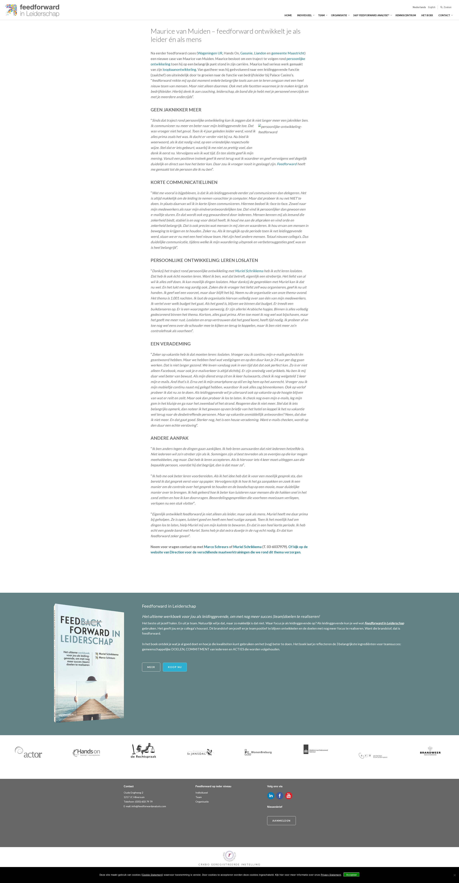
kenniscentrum (406, 15)
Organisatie (339, 15)
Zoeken (447, 7)
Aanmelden (281, 820)
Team (321, 15)
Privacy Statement (331, 874)
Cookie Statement (152, 874)
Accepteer (351, 874)
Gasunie (246, 53)
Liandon (260, 53)
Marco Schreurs (216, 547)
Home (288, 15)
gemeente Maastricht (287, 53)
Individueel (304, 15)
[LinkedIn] (270, 795)
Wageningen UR (210, 53)
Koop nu (175, 667)
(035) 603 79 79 (144, 801)
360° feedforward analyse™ (371, 15)
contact (444, 15)
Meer (151, 667)
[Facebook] (279, 795)
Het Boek (427, 15)
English (431, 7)
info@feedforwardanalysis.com (149, 806)
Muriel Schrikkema (249, 271)
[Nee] (454, 875)
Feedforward (287, 164)
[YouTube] (288, 795)
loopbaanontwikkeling (179, 69)
